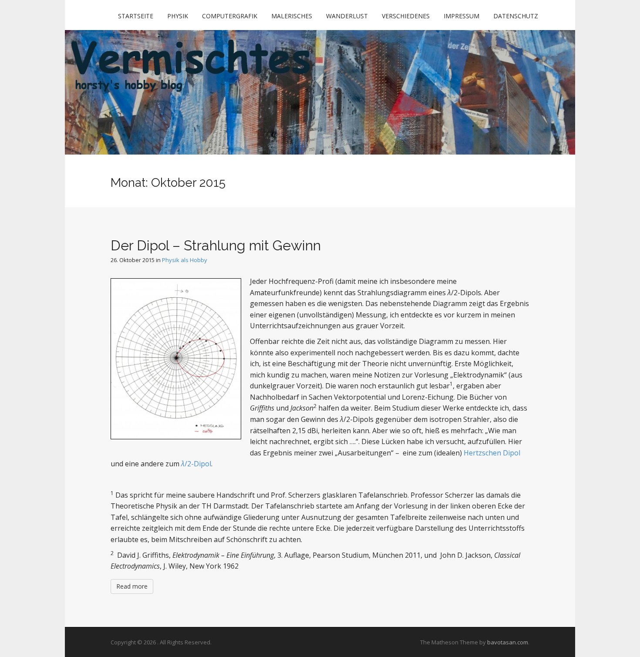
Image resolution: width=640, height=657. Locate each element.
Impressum (461, 16)
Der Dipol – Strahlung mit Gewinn (216, 245)
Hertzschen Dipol (492, 453)
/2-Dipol (196, 463)
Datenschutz (515, 16)
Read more (132, 586)
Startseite (135, 16)
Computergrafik (229, 16)
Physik (177, 16)
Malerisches (291, 16)
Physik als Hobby (184, 260)
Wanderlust (347, 16)
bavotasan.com (507, 642)
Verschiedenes (406, 16)
